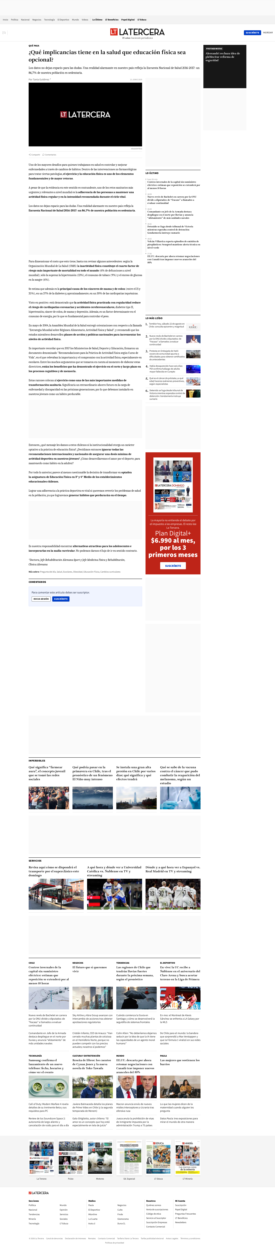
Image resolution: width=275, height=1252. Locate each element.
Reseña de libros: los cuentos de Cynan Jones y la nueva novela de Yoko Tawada (91, 1064)
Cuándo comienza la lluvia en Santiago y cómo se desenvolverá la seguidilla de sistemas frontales (135, 1019)
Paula (163, 1055)
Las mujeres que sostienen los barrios (180, 1062)
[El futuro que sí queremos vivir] (92, 998)
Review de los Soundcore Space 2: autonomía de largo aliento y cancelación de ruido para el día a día (49, 1122)
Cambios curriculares (110, 571)
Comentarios (50, 154)
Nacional (25, 19)
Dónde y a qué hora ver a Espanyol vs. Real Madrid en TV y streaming (173, 869)
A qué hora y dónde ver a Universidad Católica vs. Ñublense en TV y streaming (114, 871)
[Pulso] (71, 1174)
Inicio (5, 19)
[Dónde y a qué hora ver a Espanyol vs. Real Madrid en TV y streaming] (173, 894)
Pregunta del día (48, 571)
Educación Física (91, 571)
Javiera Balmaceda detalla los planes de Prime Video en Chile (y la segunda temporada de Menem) (92, 1107)
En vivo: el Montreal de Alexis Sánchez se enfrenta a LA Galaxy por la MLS (179, 1019)
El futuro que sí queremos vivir (89, 969)
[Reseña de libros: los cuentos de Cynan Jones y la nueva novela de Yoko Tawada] (92, 1087)
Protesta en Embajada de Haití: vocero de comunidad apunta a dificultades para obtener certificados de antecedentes (167, 355)
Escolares (67, 571)
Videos (85, 19)
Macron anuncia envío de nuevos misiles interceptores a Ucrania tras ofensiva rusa (135, 1107)
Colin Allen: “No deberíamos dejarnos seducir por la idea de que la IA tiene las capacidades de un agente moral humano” (136, 1038)
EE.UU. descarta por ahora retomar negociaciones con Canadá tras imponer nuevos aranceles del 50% (173, 259)
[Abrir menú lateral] (5, 32)
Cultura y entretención (86, 1055)
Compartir (35, 154)
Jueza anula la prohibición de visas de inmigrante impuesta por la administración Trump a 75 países (135, 1122)
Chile (32, 962)
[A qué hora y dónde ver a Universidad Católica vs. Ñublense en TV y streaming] (114, 894)
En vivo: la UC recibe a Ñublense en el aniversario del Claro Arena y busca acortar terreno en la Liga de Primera (180, 973)
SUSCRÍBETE (173, 566)
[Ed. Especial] (129, 1174)
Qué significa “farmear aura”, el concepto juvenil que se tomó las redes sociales (47, 773)
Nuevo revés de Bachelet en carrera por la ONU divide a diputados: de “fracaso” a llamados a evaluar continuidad (172, 200)
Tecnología (49, 19)
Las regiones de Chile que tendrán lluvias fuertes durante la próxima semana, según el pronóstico (135, 973)
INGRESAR (268, 32)
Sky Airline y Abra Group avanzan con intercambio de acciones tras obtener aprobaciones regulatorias (92, 1019)
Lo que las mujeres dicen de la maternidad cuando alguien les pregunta (177, 1107)
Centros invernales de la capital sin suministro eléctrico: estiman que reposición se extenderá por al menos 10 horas (173, 185)
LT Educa (142, 19)
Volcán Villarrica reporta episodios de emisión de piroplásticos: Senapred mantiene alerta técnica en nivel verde (173, 244)
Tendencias (122, 962)
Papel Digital (128, 19)
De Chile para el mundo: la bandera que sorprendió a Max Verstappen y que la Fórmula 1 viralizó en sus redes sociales (180, 1038)
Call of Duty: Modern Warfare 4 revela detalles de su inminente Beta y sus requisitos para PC (48, 1107)
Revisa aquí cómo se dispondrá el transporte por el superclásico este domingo (54, 871)
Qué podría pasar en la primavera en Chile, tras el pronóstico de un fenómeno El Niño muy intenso (92, 773)
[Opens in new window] (100, 1174)
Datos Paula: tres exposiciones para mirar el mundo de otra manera (179, 1120)
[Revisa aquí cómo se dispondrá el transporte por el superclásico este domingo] (56, 894)
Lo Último (97, 19)
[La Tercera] (41, 1174)
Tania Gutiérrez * (42, 79)
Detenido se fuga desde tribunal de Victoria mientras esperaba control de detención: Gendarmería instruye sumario (170, 230)
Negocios (36, 19)
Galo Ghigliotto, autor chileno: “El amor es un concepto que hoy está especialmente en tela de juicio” (91, 1122)
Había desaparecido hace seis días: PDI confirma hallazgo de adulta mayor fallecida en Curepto (166, 369)
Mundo (75, 19)
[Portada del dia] (173, 510)
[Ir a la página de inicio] (137, 32)
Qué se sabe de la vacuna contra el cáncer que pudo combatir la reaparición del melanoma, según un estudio (180, 775)
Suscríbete (61, 598)
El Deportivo (63, 19)
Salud (59, 571)
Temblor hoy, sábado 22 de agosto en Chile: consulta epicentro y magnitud (167, 325)
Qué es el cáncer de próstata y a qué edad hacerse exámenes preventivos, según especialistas (166, 381)
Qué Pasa (34, 45)
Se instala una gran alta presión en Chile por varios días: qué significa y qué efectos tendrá (136, 773)
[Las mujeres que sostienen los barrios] (180, 1087)
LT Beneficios (111, 19)
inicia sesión (41, 598)
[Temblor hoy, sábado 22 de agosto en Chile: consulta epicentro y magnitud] (193, 327)
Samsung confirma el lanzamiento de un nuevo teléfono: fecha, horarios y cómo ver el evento (46, 1066)
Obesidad (77, 571)
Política (14, 19)
